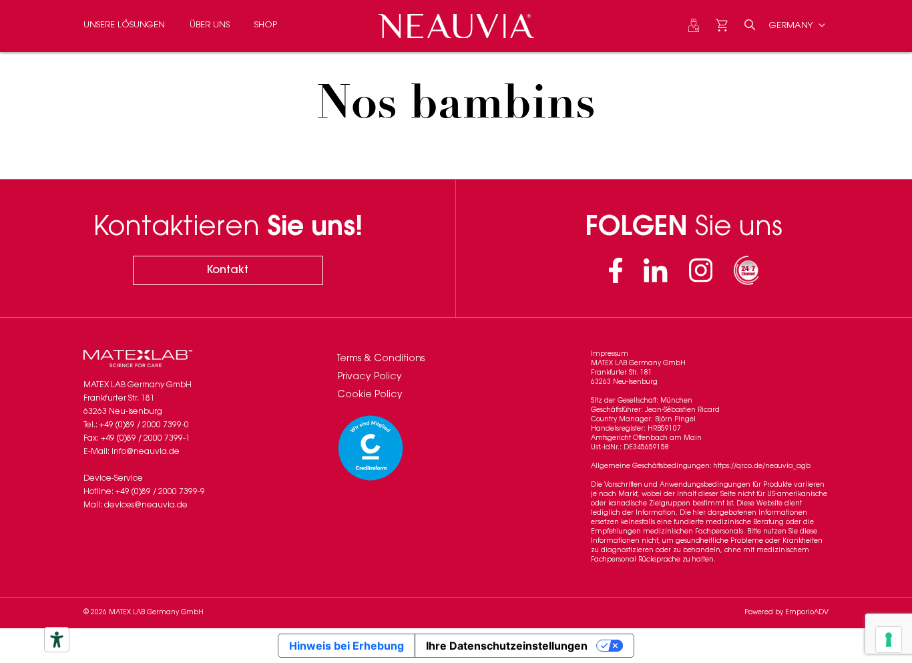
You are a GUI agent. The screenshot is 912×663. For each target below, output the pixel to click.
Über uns (210, 25)
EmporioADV (807, 613)
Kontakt (227, 270)
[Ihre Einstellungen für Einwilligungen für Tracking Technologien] (888, 639)
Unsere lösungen (124, 25)
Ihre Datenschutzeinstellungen (507, 645)
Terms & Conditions (381, 359)
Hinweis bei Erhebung (346, 645)
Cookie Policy (370, 395)
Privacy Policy (369, 377)
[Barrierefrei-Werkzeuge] (56, 639)
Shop (265, 25)
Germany (792, 25)
